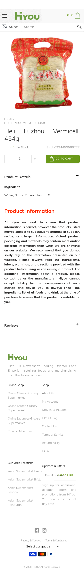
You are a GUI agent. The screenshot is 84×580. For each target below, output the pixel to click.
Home (8, 119)
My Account (50, 401)
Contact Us (49, 426)
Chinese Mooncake (20, 431)
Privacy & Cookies (31, 540)
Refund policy (51, 443)
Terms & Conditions (56, 540)
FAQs (45, 451)
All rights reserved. (50, 567)
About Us (48, 393)
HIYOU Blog (49, 418)
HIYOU (36, 567)
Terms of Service (52, 435)
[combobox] (52, 27)
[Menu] (4, 15)
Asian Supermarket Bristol (25, 479)
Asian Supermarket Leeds (25, 471)
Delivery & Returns (54, 410)
